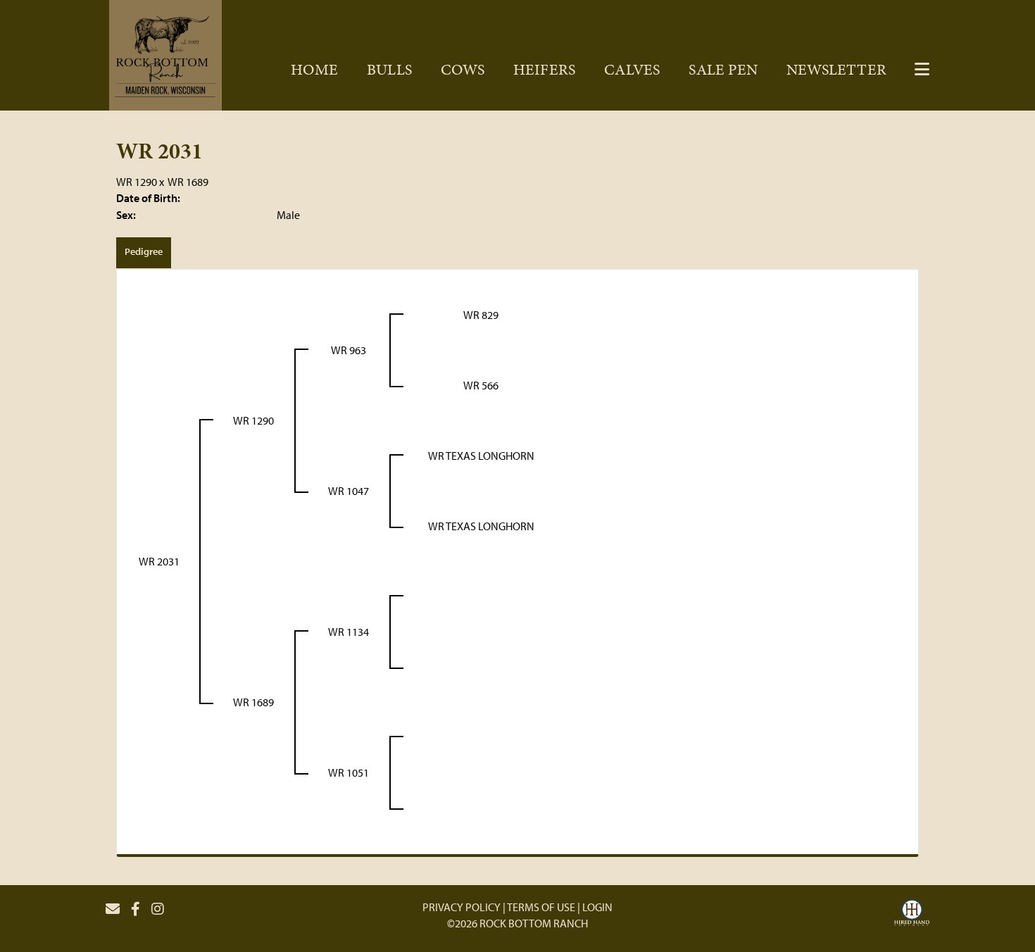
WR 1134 (348, 632)
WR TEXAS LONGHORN (481, 456)
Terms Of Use (541, 907)
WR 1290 (136, 182)
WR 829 (480, 315)
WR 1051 (348, 772)
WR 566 (480, 385)
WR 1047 (348, 491)
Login (597, 907)
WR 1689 (188, 182)
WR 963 (348, 350)
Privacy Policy (461, 907)
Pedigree (144, 251)
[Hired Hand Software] (911, 914)
